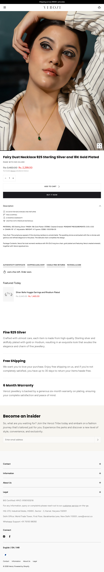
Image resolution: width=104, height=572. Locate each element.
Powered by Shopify (21, 566)
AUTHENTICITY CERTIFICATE (14, 265)
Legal (5, 492)
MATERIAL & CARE (74, 265)
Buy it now (52, 195)
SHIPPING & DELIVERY (36, 265)
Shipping (13, 171)
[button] (4, 7)
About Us (7, 483)
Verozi (11, 566)
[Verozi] (52, 7)
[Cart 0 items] (99, 7)
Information (8, 473)
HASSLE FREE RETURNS (56, 265)
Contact (7, 464)
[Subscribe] (98, 440)
